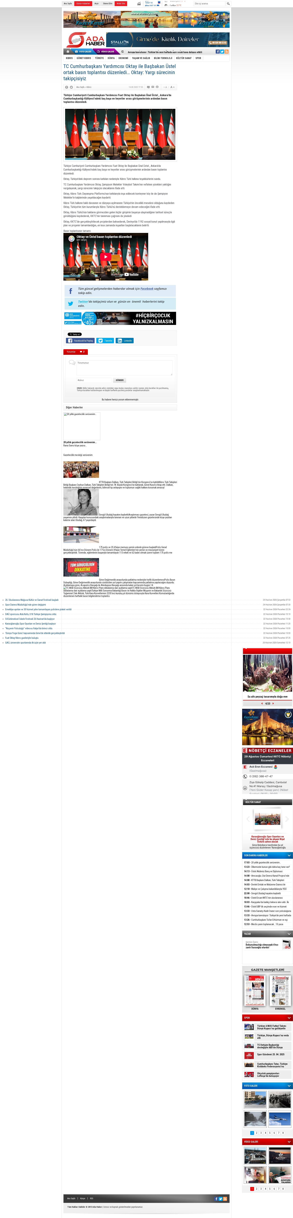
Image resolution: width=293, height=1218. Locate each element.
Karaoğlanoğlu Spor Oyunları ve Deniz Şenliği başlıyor (30, 623)
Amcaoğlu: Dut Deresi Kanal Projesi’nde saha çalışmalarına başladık (266, 877)
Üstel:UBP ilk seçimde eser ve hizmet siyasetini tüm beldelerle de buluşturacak (265, 908)
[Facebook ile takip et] (218, 51)
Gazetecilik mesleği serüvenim (78, 455)
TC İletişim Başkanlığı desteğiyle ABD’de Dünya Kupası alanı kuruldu (270, 1046)
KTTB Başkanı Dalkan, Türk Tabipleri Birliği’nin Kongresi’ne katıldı (264, 882)
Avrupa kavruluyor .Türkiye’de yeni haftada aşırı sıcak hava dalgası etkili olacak (267, 917)
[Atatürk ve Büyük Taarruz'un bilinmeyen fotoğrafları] (279, 1099)
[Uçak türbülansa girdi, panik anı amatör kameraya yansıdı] (255, 1175)
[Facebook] (66, 87)
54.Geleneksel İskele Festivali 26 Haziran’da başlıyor (30, 619)
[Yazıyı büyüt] (172, 87)
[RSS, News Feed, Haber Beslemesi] (226, 51)
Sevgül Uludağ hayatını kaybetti (262, 893)
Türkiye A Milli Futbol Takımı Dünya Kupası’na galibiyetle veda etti (271, 1027)
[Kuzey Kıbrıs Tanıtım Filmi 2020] (255, 1155)
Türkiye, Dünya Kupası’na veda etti (273, 1036)
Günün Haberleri (83, 3)
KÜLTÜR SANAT (253, 802)
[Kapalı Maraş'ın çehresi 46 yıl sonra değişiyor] (255, 1099)
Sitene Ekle (107, 3)
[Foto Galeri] (84, 51)
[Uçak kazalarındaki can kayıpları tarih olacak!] (279, 1119)
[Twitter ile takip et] (222, 51)
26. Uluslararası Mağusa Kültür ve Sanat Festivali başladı (31, 600)
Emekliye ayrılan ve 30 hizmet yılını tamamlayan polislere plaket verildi (38, 609)
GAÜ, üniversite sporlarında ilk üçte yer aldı (25, 642)
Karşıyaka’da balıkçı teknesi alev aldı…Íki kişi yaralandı (266, 904)
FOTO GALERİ (250, 1085)
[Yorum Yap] (148, 87)
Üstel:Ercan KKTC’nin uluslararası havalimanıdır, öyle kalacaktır (263, 899)
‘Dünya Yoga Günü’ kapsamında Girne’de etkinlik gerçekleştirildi (35, 633)
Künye (82, 1198)
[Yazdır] (157, 87)
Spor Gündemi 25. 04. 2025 (270, 1054)
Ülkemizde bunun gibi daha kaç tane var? (267, 867)
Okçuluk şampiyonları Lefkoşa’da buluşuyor (268, 1074)
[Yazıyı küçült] (165, 87)
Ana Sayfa (68, 3)
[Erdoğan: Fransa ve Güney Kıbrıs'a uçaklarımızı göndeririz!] (279, 1175)
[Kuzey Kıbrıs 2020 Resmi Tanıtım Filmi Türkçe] (279, 1155)
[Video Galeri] (106, 51)
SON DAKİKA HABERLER (256, 855)
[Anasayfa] (68, 51)
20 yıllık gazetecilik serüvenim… (262, 862)
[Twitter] (71, 87)
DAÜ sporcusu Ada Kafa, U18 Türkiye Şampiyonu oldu (30, 614)
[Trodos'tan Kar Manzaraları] (255, 1119)
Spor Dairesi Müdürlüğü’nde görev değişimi (25, 604)
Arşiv (97, 3)
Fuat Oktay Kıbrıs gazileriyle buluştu (21, 638)
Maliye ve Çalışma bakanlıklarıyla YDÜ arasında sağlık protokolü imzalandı (265, 891)
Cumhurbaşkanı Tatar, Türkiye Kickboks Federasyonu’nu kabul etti (272, 1065)
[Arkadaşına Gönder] (152, 87)
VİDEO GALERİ (251, 1141)
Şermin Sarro (262, 945)
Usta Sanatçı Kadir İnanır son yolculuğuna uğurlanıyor (267, 913)
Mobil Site (121, 3)
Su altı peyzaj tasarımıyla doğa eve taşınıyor (268, 697)
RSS (91, 1198)
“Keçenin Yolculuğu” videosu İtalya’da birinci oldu (28, 628)
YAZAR (247, 934)
